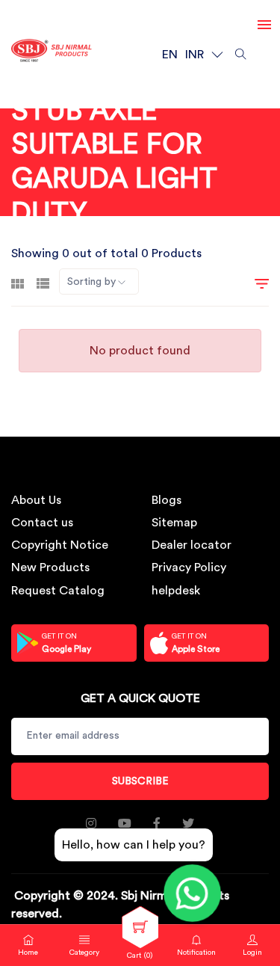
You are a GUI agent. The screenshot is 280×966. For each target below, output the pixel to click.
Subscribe (140, 781)
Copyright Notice (59, 545)
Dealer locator (191, 545)
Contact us (42, 523)
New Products (50, 567)
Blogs (166, 500)
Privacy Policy (189, 567)
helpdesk (176, 591)
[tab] (17, 282)
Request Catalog (58, 591)
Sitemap (174, 523)
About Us (36, 500)
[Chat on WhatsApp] (192, 893)
